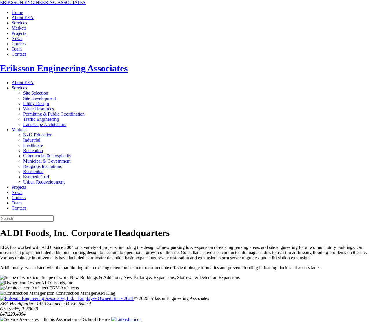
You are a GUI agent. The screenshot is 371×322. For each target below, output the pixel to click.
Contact (19, 54)
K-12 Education (37, 134)
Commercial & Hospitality (47, 155)
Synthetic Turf (36, 176)
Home (17, 12)
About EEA (23, 17)
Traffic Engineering (41, 119)
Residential (33, 171)
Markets (19, 28)
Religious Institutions (42, 166)
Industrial (31, 140)
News (17, 38)
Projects (19, 33)
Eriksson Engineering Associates (64, 68)
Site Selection (35, 93)
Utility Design (36, 103)
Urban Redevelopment (44, 181)
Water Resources (38, 108)
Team (17, 48)
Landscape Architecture (44, 124)
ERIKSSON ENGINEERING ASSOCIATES (43, 2)
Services (19, 22)
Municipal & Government (46, 161)
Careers (19, 43)
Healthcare (33, 145)
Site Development (39, 98)
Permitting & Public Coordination (54, 113)
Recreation (33, 150)
